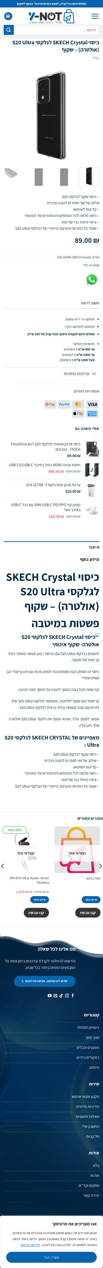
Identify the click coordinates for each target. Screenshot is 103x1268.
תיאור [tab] (93, 547)
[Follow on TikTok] (61, 996)
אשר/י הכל (51, 1257)
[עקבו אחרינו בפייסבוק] (72, 996)
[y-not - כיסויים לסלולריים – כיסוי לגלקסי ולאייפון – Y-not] (51, 16)
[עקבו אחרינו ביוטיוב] (49, 996)
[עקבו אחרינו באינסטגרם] (66, 996)
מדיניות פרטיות (30, 1245)
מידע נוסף (91, 899)
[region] (51, 1242)
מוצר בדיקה (93, 878)
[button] (95, 16)
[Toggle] (94, 374)
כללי (95, 58)
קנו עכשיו (88, 912)
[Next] (8, 115)
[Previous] (91, 115)
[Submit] (9, 30)
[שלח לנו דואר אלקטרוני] (55, 996)
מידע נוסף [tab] (89, 559)
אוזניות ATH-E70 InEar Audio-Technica (29, 880)
